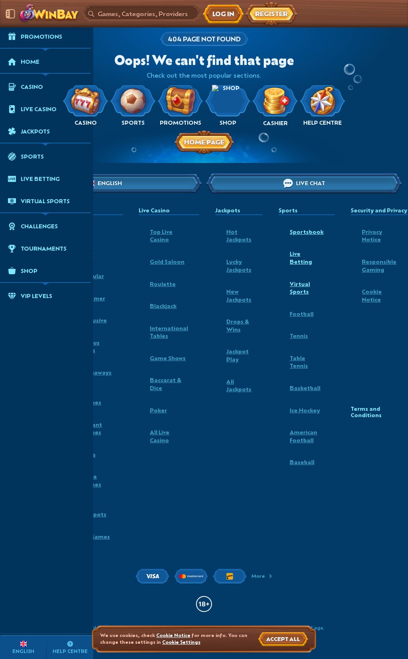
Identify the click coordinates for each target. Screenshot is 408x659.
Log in (223, 14)
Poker (158, 410)
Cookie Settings (181, 642)
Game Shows (168, 358)
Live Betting (301, 257)
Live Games (91, 398)
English (110, 183)
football (302, 314)
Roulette (163, 284)
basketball (305, 388)
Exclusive (94, 320)
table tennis (299, 362)
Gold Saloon (167, 261)
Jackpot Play (237, 355)
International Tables (169, 332)
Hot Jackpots (238, 235)
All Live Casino (159, 436)
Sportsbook (307, 231)
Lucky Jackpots (238, 265)
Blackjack (163, 306)
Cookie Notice (372, 295)
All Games (95, 536)
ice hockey (305, 410)
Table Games (91, 480)
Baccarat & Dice (165, 384)
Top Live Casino (161, 235)
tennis (299, 335)
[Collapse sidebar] (10, 14)
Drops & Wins (237, 325)
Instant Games (91, 428)
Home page (204, 142)
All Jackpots (93, 510)
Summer (93, 298)
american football (303, 436)
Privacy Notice (372, 235)
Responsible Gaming (379, 265)
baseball (302, 462)
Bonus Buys (90, 346)
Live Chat (310, 183)
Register (271, 14)
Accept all (283, 639)
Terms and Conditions (366, 412)
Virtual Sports (300, 288)
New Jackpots (238, 295)
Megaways (96, 372)
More (258, 576)
